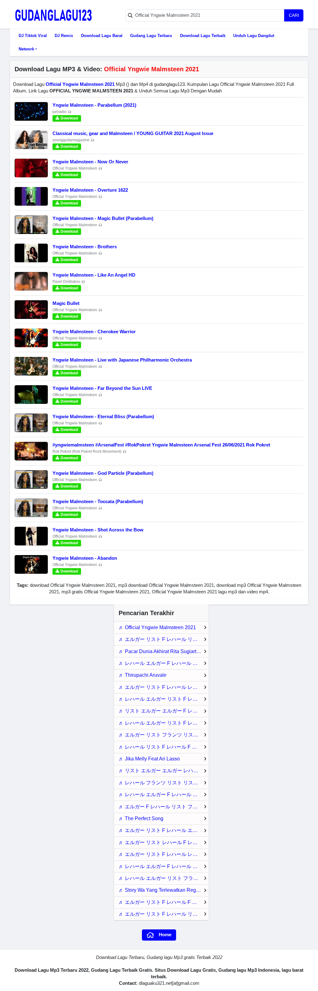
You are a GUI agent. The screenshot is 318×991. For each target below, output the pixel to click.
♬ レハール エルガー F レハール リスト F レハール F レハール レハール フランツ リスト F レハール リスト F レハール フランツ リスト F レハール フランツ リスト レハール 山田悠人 (164, 794)
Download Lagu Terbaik (202, 35)
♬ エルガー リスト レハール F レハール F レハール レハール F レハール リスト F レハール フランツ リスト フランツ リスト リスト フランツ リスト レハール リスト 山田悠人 (164, 842)
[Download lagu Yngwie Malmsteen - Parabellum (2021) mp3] (31, 111)
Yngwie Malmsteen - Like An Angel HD (93, 275)
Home (165, 934)
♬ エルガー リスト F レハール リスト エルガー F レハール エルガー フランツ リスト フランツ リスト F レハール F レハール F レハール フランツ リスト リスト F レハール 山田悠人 (164, 914)
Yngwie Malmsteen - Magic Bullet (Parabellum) (102, 218)
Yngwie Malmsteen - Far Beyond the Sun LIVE (102, 388)
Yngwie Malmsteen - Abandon (84, 558)
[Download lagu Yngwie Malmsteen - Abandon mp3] (31, 564)
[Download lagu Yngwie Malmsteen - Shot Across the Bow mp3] (31, 536)
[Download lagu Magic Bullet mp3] (31, 309)
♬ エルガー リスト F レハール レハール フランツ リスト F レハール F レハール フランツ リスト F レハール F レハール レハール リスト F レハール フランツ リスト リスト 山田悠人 (164, 854)
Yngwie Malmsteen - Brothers (84, 246)
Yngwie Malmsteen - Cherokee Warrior (94, 331)
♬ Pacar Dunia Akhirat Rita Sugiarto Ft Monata (164, 651)
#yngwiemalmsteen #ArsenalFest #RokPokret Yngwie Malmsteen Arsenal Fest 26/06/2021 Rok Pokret (161, 444)
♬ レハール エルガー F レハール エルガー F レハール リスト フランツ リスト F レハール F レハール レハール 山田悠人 (164, 866)
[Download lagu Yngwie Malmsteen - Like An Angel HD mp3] (31, 281)
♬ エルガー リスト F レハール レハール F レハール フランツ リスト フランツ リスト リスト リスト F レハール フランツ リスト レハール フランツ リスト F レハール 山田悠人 (164, 687)
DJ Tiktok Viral (33, 35)
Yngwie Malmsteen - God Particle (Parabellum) (102, 473)
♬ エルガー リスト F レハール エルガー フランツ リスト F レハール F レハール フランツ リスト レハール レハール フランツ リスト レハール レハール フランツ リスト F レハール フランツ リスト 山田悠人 (164, 830)
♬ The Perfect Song (141, 818)
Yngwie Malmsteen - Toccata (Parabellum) (97, 501)
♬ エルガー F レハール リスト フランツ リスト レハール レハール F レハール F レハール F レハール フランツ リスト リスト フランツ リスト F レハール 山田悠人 (164, 806)
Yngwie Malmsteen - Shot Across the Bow (97, 529)
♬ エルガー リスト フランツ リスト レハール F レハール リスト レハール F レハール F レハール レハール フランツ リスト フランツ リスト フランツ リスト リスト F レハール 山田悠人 (164, 734)
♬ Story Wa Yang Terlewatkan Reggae (161, 890)
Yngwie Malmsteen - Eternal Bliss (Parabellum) (103, 416)
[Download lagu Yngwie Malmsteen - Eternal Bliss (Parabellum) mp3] (31, 423)
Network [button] (26, 49)
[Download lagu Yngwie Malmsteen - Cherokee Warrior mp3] (31, 338)
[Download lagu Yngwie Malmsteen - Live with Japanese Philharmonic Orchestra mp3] (31, 366)
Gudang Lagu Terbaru (151, 35)
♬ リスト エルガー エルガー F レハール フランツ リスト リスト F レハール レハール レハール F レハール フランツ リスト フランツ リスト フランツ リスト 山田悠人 (164, 710)
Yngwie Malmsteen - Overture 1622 (90, 190)
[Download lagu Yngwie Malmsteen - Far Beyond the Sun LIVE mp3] (31, 394)
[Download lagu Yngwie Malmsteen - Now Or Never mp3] (31, 168)
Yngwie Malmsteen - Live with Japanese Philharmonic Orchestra (122, 359)
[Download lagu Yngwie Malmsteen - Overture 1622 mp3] (31, 196)
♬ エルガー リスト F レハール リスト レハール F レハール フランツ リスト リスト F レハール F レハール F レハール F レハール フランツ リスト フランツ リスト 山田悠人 (164, 639)
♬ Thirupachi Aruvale (142, 675)
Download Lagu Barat (101, 35)
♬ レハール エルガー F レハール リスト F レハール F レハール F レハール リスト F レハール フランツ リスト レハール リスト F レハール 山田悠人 (164, 663)
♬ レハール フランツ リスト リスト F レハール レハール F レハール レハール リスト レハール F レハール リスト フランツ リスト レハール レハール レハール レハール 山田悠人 (164, 782)
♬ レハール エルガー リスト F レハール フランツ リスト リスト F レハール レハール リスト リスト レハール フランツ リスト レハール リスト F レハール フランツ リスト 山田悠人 (164, 699)
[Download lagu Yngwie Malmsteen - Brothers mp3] (31, 253)
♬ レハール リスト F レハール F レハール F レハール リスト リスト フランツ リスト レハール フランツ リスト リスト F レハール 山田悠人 (164, 747)
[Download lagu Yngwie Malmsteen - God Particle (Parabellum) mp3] (31, 479)
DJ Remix (64, 35)
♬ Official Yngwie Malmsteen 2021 (157, 627)
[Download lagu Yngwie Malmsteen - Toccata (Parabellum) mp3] (31, 507)
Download (69, 118)
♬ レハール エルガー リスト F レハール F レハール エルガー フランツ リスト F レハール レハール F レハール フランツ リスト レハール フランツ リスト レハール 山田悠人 (164, 723)
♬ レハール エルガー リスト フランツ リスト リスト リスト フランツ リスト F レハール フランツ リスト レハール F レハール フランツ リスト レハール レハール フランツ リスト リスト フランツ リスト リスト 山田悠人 (164, 878)
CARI (294, 15)
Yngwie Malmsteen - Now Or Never (90, 161)
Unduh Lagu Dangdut (253, 35)
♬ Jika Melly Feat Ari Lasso (149, 758)
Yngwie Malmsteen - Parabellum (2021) (94, 105)
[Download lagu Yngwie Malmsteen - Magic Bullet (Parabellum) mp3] (31, 224)
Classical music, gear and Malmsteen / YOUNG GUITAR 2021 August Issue (132, 133)
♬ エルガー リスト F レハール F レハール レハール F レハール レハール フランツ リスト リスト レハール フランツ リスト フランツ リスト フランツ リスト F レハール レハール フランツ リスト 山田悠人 (164, 902)
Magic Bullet (66, 303)
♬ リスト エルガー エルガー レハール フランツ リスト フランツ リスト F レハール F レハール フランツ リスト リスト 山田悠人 (164, 770)
